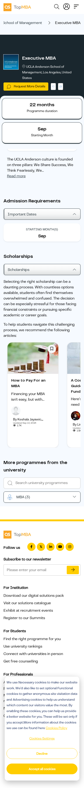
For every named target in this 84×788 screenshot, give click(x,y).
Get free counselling (21, 661)
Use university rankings (23, 646)
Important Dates (22, 214)
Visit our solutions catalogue (27, 603)
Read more (16, 176)
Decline (42, 753)
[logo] (17, 6)
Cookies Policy (56, 728)
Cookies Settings (42, 738)
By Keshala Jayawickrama (32, 419)
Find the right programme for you (32, 639)
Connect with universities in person (33, 654)
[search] (56, 7)
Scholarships (18, 269)
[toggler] (76, 6)
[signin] (66, 6)
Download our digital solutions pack (34, 595)
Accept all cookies (42, 769)
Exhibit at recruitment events (28, 610)
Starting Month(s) (42, 229)
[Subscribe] (73, 570)
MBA (23, 497)
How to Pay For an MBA (28, 383)
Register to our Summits (24, 618)
